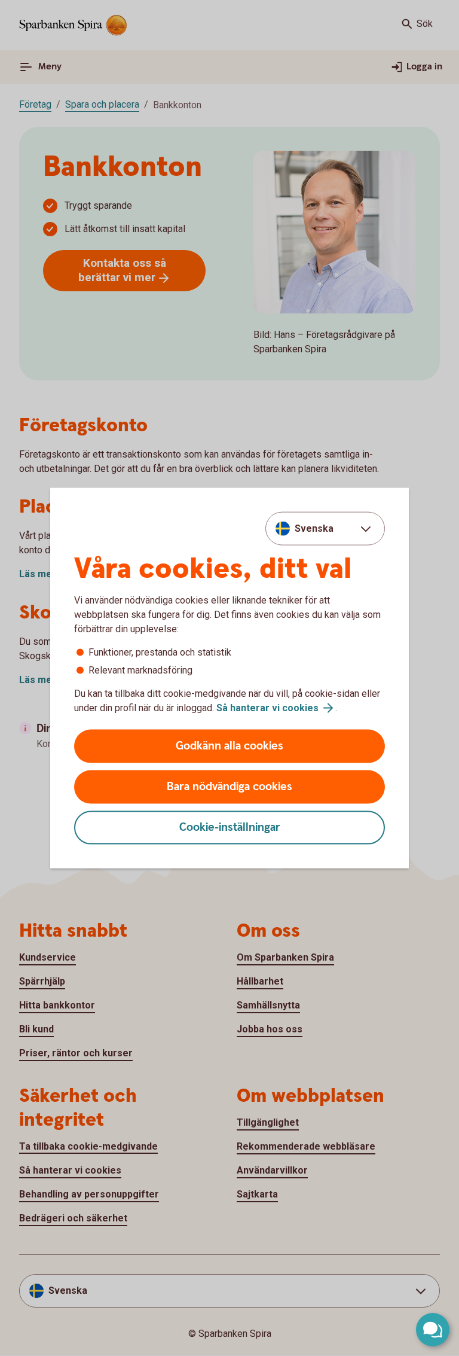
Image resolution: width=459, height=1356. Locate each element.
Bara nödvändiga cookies (229, 786)
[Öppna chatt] (432, 1329)
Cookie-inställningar (229, 827)
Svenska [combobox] (314, 528)
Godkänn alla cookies (229, 746)
